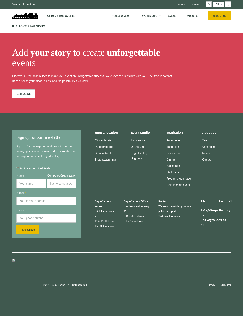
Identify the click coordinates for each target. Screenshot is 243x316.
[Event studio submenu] (160, 16)
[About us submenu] (201, 16)
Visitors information (169, 216)
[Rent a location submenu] (133, 16)
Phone (20, 210)
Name (21, 175)
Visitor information (23, 4)
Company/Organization (61, 175)
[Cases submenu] (179, 16)
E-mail (21, 192)
